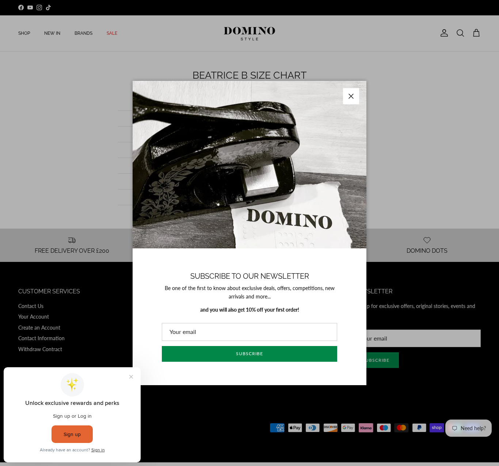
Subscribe (249, 353)
